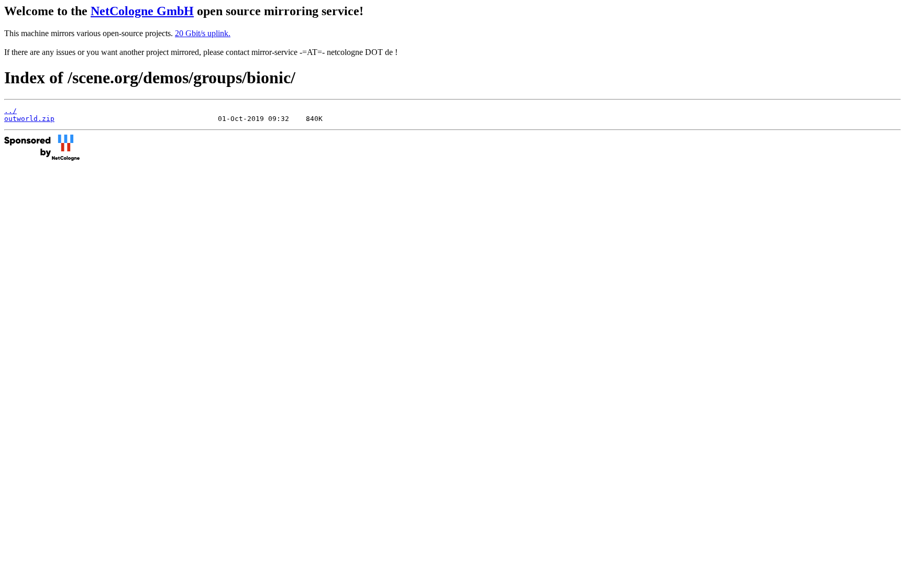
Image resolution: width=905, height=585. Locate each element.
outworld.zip (29, 119)
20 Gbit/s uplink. (202, 33)
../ (10, 111)
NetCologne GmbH (142, 11)
